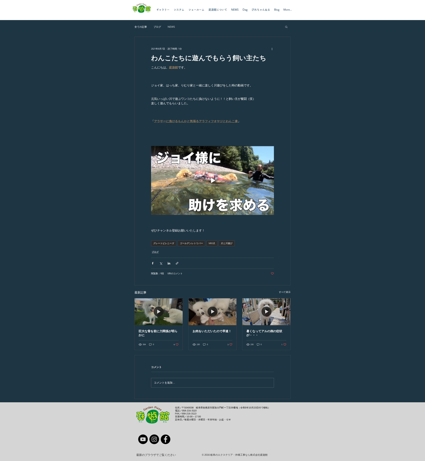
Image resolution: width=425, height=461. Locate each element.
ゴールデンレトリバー (191, 243)
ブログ (157, 26)
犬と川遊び (226, 243)
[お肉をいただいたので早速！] (213, 311)
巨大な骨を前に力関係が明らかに (158, 333)
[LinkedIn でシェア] (168, 263)
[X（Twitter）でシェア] (160, 263)
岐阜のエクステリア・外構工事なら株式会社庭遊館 (239, 454)
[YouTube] (143, 439)
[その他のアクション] (272, 49)
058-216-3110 (189, 410)
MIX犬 (212, 243)
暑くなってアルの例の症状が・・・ (264, 333)
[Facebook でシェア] (152, 263)
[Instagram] (154, 439)
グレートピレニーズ (163, 243)
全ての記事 (140, 26)
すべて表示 (285, 292)
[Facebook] (165, 439)
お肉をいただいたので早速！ (212, 331)
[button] (286, 26)
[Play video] (212, 180)
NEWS (171, 26)
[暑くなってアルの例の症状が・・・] (266, 311)
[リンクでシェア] (177, 263)
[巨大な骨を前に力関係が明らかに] (159, 311)
